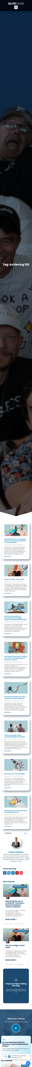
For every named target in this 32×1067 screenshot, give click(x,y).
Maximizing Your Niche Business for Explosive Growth (15, 811)
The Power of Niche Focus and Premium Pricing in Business (15, 697)
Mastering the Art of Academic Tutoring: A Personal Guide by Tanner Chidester (15, 540)
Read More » (7, 556)
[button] (16, 7)
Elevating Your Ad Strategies (14, 774)
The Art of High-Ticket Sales (14, 579)
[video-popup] (16, 1028)
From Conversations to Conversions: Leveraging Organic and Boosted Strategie (15, 617)
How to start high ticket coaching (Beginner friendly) (14, 736)
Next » (26, 833)
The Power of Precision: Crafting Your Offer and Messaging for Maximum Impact (15, 658)
